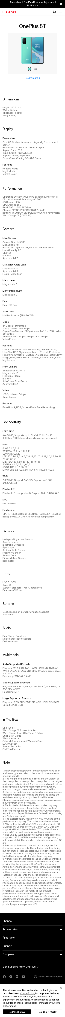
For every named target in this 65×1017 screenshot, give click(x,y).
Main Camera (9, 238)
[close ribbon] (61, 4)
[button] (61, 987)
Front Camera (10, 366)
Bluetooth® (9, 489)
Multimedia (11, 655)
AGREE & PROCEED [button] (48, 1011)
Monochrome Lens (13, 291)
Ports (6, 574)
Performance (12, 189)
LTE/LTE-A (8, 431)
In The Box (10, 719)
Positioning (9, 510)
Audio (7, 628)
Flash (5, 301)
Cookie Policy (27, 993)
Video (6, 322)
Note (6, 762)
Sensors (9, 531)
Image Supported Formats (17, 698)
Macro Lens (9, 280)
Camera (8, 229)
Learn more (32, 78)
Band (5, 444)
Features (7, 164)
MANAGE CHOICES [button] (17, 1011)
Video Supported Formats (16, 682)
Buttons (8, 604)
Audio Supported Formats (16, 664)
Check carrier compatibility (40, 516)
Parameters (9, 138)
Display (8, 129)
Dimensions (11, 99)
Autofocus (8, 311)
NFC (5, 499)
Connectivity (12, 422)
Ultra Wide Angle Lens (14, 264)
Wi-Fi (5, 476)
